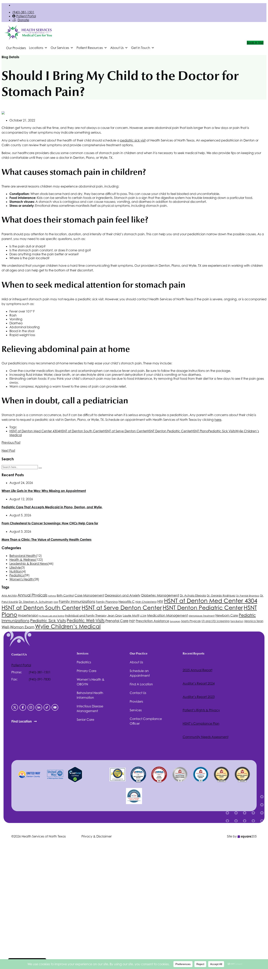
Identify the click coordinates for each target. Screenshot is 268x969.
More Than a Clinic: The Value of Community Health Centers (46, 540)
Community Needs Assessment (205, 737)
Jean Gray (114, 615)
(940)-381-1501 (23, 12)
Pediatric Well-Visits (86, 620)
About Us (136, 662)
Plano (199, 431)
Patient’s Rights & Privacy (201, 710)
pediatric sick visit (133, 140)
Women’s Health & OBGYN (90, 682)
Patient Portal (26, 16)
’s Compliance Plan (201, 723)
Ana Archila (9, 595)
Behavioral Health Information (90, 695)
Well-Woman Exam (18, 627)
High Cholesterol (146, 601)
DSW (56, 602)
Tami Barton (236, 621)
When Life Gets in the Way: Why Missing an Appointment (44, 491)
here (217, 420)
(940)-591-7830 (40, 679)
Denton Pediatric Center (169, 431)
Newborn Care (226, 615)
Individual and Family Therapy (86, 615)
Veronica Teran (253, 621)
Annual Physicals (32, 595)
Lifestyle (15, 567)
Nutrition (15, 571)
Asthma (52, 596)
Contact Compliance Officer (146, 721)
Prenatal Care (116, 621)
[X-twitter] (15, 707)
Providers (136, 701)
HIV (160, 601)
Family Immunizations (77, 601)
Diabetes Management (160, 595)
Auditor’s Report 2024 (199, 683)
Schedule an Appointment (140, 673)
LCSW (143, 615)
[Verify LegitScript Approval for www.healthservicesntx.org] (75, 781)
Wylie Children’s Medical (68, 626)
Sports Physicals (191, 621)
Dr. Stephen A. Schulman (36, 601)
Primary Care (86, 671)
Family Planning (107, 601)
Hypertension (28, 615)
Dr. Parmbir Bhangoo (247, 595)
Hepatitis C (127, 602)
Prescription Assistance (152, 621)
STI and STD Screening (215, 621)
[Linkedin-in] (39, 707)
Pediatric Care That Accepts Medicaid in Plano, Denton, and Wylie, (52, 507)
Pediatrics (16, 575)
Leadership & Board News (28, 563)
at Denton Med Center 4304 (34, 431)
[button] (38, 47)
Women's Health (21, 579)
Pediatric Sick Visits (221, 431)
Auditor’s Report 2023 (199, 697)
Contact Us (138, 693)
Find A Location (141, 684)
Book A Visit (255, 43)
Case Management (89, 595)
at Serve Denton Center (125, 431)
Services (136, 710)
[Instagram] (31, 707)
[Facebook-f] (23, 707)
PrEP (132, 621)
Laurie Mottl (131, 615)
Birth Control (65, 595)
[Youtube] (55, 707)
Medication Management (167, 615)
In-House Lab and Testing (51, 616)
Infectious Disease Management (90, 708)
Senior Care (85, 720)
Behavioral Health (22, 556)
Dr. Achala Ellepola (193, 595)
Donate (23, 20)
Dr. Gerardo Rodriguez (221, 595)
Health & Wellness (22, 560)
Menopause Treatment (202, 615)
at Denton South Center (81, 431)
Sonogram (175, 621)
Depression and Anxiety (122, 595)
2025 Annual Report (197, 670)
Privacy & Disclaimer (96, 836)
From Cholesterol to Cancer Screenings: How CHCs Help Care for (50, 523)
